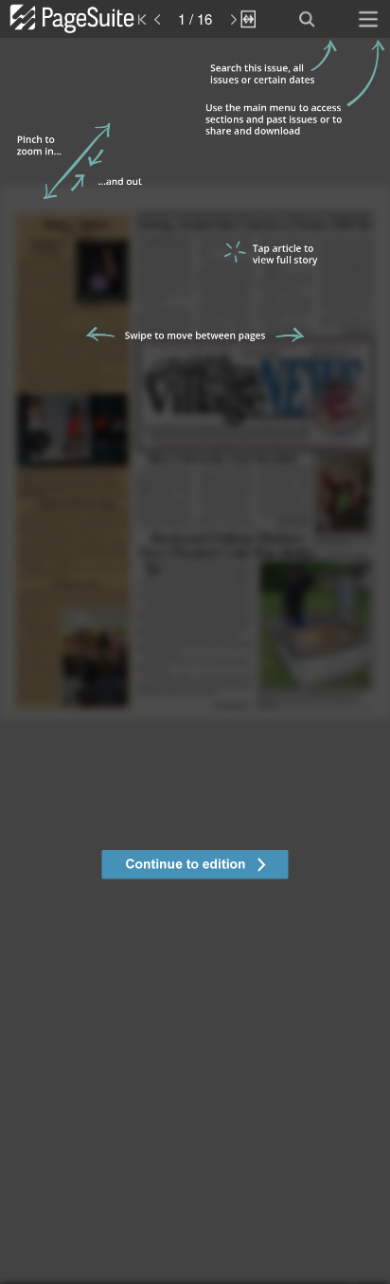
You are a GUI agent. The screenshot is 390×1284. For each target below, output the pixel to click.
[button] (195, 867)
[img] (195, 661)
